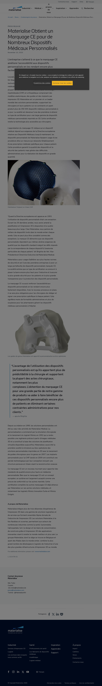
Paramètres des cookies (42, 83)
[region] (52, 79)
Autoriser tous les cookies (62, 83)
